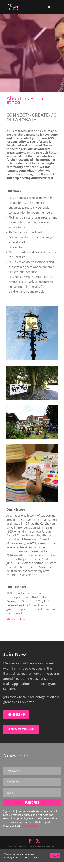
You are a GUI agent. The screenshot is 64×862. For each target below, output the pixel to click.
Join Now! (15, 654)
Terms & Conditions (47, 846)
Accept (55, 855)
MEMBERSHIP (16, 714)
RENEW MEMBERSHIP (21, 729)
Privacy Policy (30, 825)
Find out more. (32, 857)
